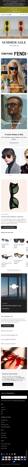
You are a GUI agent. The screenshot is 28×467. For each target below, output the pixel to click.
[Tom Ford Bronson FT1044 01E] (19, 255)
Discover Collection (14, 90)
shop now (14, 127)
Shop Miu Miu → (6, 308)
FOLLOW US (8, 384)
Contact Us (3, 409)
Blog (2, 413)
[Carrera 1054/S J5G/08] (7, 240)
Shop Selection (14, 142)
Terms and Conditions (5, 443)
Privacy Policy (4, 446)
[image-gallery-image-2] (20, 53)
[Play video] (14, 286)
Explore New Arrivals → (14, 270)
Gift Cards (3, 435)
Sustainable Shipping (5, 426)
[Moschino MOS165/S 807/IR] (19, 240)
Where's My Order (5, 424)
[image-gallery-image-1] (7, 53)
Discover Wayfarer (9, 227)
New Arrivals (3, 433)
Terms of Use (16, 400)
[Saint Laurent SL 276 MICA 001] (7, 258)
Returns (2, 422)
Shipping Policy (4, 420)
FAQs (2, 411)
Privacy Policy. (22, 400)
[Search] (21, 14)
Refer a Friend (4, 437)
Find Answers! (7, 325)
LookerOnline (7, 464)
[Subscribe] (25, 397)
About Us (3, 407)
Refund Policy (4, 448)
